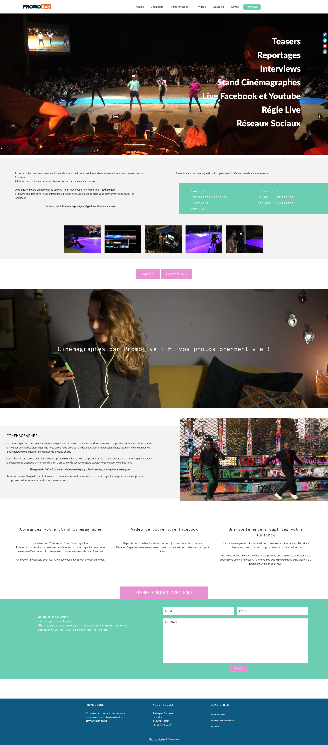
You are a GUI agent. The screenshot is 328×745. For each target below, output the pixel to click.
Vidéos (202, 7)
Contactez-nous (176, 274)
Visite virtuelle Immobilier (222, 720)
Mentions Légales (157, 739)
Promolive (252, 7)
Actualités (218, 7)
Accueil (140, 7)
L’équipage (157, 7)
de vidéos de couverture (189, 543)
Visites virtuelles (179, 7)
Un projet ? (148, 274)
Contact (235, 7)
